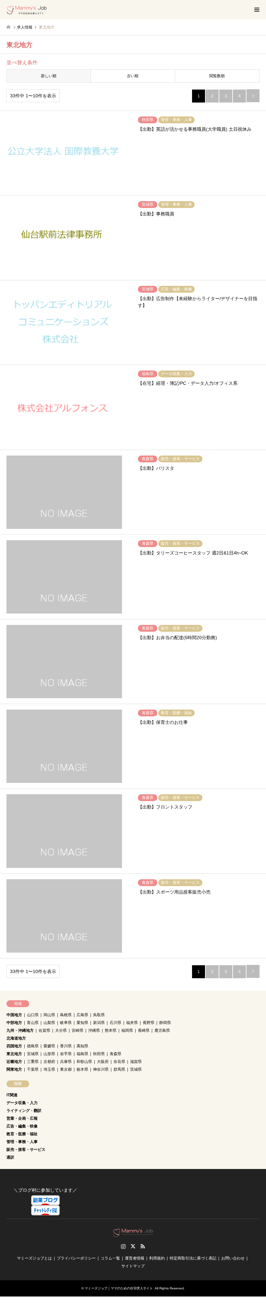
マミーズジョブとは (34, 1258)
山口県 (33, 1015)
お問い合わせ (233, 1258)
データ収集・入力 (22, 1103)
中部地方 (14, 1022)
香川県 (66, 1046)
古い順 (133, 76)
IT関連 (12, 1095)
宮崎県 (77, 1030)
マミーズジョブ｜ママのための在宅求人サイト (119, 1288)
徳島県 (33, 1046)
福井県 (132, 1022)
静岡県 (165, 1022)
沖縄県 (94, 1030)
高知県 (82, 1046)
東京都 (66, 1069)
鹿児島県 (162, 1030)
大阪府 (103, 1061)
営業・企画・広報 (22, 1118)
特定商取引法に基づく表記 (193, 1258)
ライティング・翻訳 (24, 1110)
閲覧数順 (217, 76)
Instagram (123, 1246)
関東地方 (14, 1069)
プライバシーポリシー (76, 1258)
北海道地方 (16, 1038)
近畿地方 (14, 1061)
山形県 (49, 1054)
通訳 (10, 1157)
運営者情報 (134, 1258)
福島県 (82, 1054)
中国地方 (14, 1015)
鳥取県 (99, 1015)
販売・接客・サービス (25, 1149)
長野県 (148, 1022)
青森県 (115, 1054)
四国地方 (14, 1046)
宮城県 (33, 1054)
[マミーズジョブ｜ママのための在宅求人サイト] (26, 9)
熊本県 (110, 1030)
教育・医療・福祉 (22, 1134)
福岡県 (127, 1030)
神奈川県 (101, 1069)
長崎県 (144, 1030)
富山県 (33, 1022)
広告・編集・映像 (22, 1126)
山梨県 (49, 1022)
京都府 (49, 1061)
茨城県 (136, 1069)
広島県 (82, 1015)
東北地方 (14, 1054)
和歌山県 (84, 1061)
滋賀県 (136, 1061)
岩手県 (66, 1054)
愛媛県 (49, 1046)
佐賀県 (44, 1030)
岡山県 (49, 1015)
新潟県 (99, 1022)
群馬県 (119, 1069)
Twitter (133, 1246)
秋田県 (99, 1054)
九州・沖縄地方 (20, 1030)
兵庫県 (66, 1061)
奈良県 (119, 1061)
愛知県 (82, 1022)
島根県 (66, 1015)
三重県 (33, 1061)
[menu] (256, 9)
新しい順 (48, 76)
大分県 (61, 1030)
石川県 (115, 1022)
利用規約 (157, 1258)
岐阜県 (66, 1022)
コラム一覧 (110, 1258)
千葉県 (33, 1069)
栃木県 (82, 1069)
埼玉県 (49, 1069)
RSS (142, 1246)
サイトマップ (133, 1266)
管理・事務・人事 (22, 1141)
